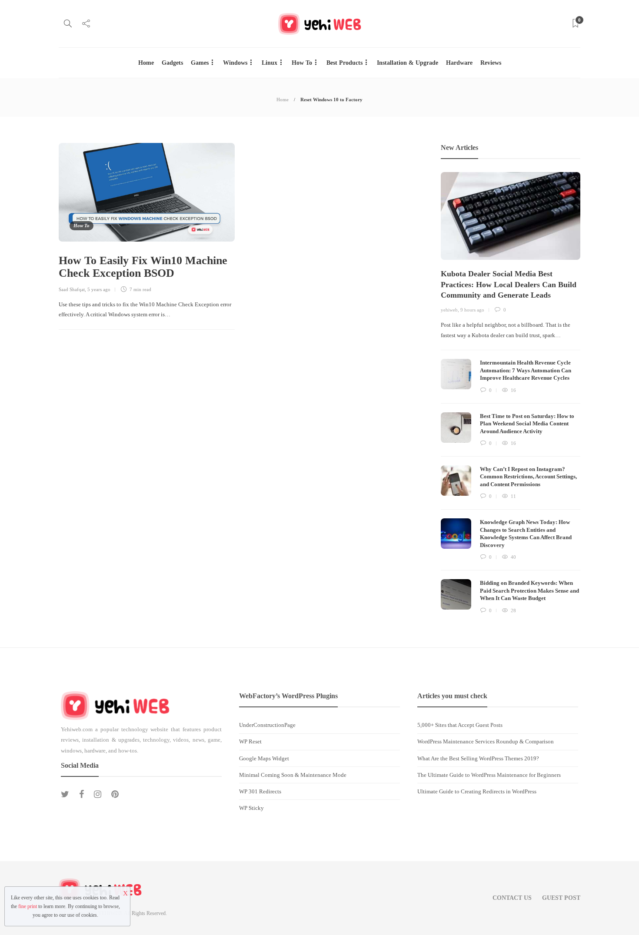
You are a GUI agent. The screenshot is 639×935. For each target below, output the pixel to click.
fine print (27, 906)
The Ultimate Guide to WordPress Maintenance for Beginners (489, 775)
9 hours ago (472, 309)
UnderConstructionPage (267, 725)
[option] (510, 393)
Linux (269, 63)
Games (200, 63)
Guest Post (561, 898)
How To (302, 63)
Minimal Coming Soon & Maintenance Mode (292, 775)
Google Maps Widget (264, 758)
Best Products (344, 63)
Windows (235, 63)
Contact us (512, 898)
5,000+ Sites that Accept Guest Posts (460, 725)
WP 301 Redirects (260, 791)
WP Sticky (251, 808)
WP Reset (250, 741)
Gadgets (172, 63)
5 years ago (98, 289)
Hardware (459, 63)
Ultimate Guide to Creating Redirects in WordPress (476, 791)
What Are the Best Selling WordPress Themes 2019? (478, 758)
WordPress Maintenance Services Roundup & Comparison (485, 741)
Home (146, 63)
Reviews (490, 63)
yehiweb (449, 309)
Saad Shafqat (72, 289)
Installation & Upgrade (407, 63)
